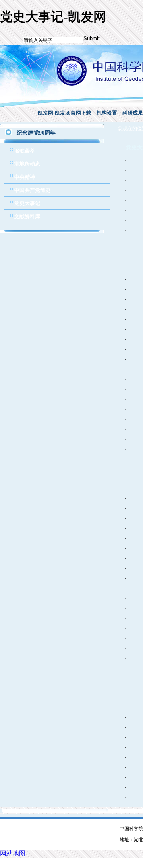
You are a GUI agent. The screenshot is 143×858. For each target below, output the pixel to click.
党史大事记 (27, 203)
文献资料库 (27, 216)
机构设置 (107, 113)
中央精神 (24, 177)
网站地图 (12, 853)
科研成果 (132, 113)
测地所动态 (27, 164)
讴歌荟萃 (24, 151)
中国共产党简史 (32, 190)
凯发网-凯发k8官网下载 (64, 113)
